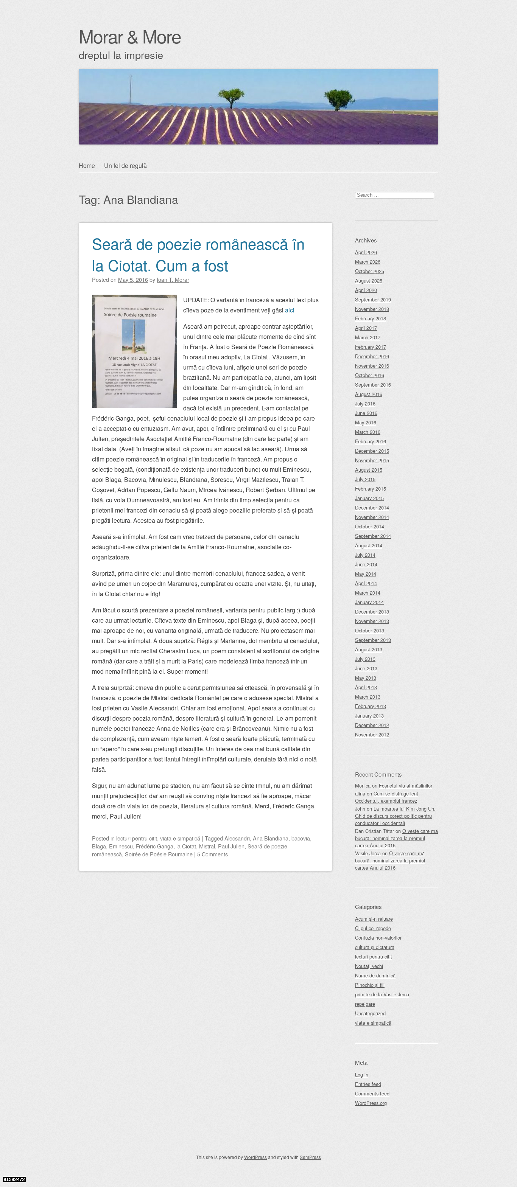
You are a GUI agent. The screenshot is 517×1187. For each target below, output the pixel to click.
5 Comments (212, 854)
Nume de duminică (375, 975)
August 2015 (368, 469)
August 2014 (368, 545)
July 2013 (365, 658)
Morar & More (130, 36)
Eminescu (121, 846)
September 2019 (373, 299)
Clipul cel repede (373, 928)
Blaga (99, 846)
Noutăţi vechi (369, 965)
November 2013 (372, 621)
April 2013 (366, 687)
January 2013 (369, 715)
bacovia (300, 838)
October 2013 (369, 630)
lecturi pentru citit (136, 838)
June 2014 (366, 564)
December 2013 (372, 611)
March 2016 (367, 431)
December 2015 (372, 450)
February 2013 (370, 706)
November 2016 (372, 365)
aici (289, 310)
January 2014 (369, 602)
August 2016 (368, 394)
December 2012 (372, 725)
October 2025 (369, 271)
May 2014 (365, 573)
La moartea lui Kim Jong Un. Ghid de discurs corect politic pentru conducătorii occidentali (395, 816)
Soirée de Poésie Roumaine (159, 854)
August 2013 (368, 649)
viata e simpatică (180, 838)
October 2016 (369, 375)
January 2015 (369, 498)
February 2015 (370, 488)
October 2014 (369, 526)
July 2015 (365, 479)
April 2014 (366, 583)
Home (87, 165)
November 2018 (372, 308)
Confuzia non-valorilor (378, 937)
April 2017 (366, 327)
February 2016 (370, 441)
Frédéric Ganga (154, 846)
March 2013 (367, 696)
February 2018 (370, 318)
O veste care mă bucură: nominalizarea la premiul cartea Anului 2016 (396, 838)
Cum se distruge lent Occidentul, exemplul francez (386, 797)
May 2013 (365, 677)
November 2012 (372, 734)
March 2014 (367, 592)
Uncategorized (370, 1013)
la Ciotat (186, 846)
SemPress (310, 1157)
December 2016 (372, 356)
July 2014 (365, 554)
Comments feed (372, 1093)
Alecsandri (237, 838)
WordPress (255, 1157)
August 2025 (368, 280)
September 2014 (373, 535)
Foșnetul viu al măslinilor (405, 785)
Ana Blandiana (270, 838)
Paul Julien (231, 846)
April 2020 (366, 290)
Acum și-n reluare (374, 918)
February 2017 (370, 346)
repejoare (365, 1003)
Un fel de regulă (125, 165)
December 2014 (372, 507)
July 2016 (365, 403)
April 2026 (366, 252)
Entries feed (368, 1084)
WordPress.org (371, 1102)
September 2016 (373, 384)
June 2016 (366, 412)
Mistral (207, 846)
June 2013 (366, 668)
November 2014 (372, 516)
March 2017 (367, 337)
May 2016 (365, 422)
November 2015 (372, 460)
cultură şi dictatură (374, 947)
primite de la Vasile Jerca (382, 994)
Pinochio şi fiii (370, 984)
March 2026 (367, 261)
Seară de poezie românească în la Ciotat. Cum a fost (198, 253)
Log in (361, 1074)
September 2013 (373, 639)
